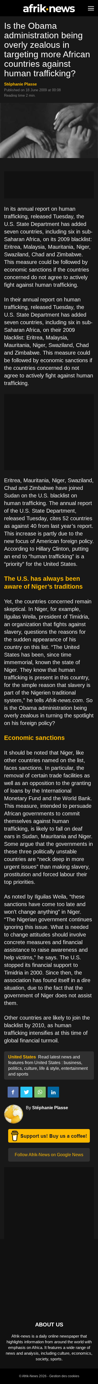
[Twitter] (26, 1092)
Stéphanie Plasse (20, 84)
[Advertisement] (49, 184)
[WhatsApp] (40, 1092)
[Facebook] (13, 1092)
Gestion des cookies (64, 1376)
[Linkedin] (53, 1092)
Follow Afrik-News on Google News (49, 1154)
